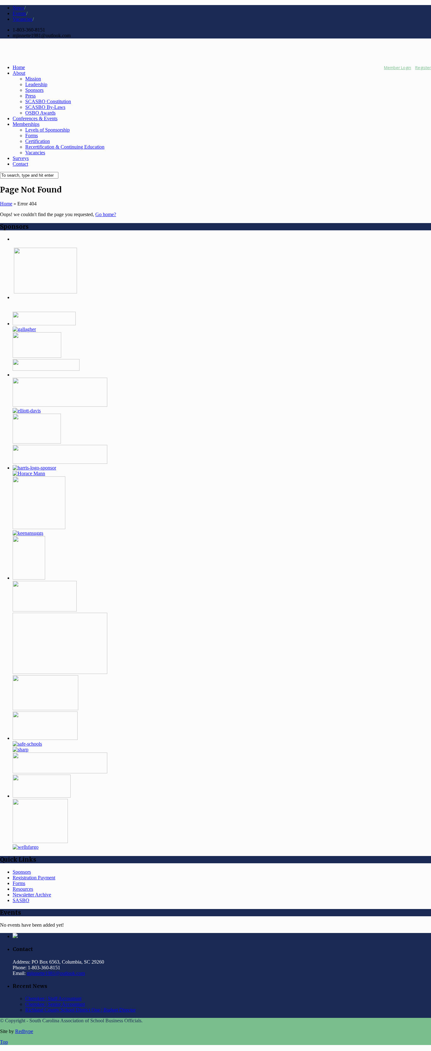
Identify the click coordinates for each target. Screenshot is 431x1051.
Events (19, 13)
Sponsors (34, 90)
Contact (20, 164)
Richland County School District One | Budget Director (80, 1010)
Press (30, 95)
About (19, 73)
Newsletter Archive (32, 894)
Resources (23, 889)
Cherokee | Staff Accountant (53, 998)
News (18, 7)
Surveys (21, 158)
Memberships (26, 124)
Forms (31, 135)
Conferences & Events (35, 118)
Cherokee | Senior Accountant (55, 1004)
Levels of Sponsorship (47, 130)
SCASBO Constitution (48, 101)
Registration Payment (34, 877)
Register (423, 67)
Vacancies (22, 19)
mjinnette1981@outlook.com (56, 973)
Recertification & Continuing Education (64, 147)
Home (19, 67)
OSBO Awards (40, 112)
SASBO (21, 900)
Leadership (36, 84)
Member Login (397, 67)
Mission (33, 78)
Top (4, 1042)
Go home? (105, 214)
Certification (37, 141)
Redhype (24, 1031)
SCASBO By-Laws (45, 107)
